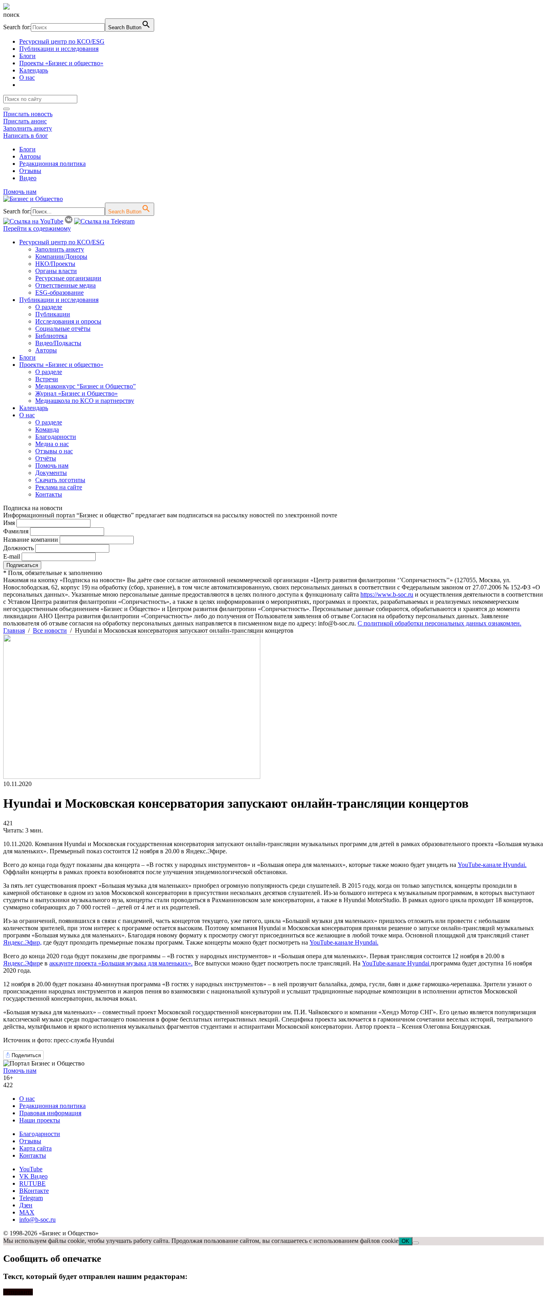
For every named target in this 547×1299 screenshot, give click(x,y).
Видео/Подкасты (58, 343)
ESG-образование (59, 292)
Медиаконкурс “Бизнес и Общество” (85, 386)
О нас (27, 77)
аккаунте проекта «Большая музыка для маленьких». (121, 963)
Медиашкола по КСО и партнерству (84, 400)
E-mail (11, 556)
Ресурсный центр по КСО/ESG (62, 41)
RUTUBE (32, 1183)
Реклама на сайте (58, 487)
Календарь (33, 70)
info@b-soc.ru (37, 1219)
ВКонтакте (34, 1190)
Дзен (25, 1205)
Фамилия (15, 531)
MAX (26, 1212)
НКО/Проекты (55, 263)
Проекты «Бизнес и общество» (61, 63)
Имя (9, 522)
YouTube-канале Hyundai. (492, 864)
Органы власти (56, 270)
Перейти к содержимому (37, 228)
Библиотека (51, 335)
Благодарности (55, 436)
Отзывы (30, 170)
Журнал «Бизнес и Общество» (76, 393)
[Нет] (415, 1243)
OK (405, 1241)
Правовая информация (50, 1113)
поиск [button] (11, 14)
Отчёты (45, 458)
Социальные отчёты (62, 328)
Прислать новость (27, 114)
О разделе (48, 307)
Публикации (52, 314)
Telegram (31, 1197)
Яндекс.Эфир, (22, 942)
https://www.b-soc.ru (386, 594)
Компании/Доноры (61, 256)
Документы (51, 472)
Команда (47, 429)
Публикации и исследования (59, 48)
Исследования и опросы (68, 321)
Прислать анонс (25, 121)
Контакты (48, 494)
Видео (27, 178)
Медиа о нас (52, 443)
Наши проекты (39, 1120)
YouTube (30, 1169)
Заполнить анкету (27, 128)
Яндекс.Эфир (21, 963)
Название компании (30, 539)
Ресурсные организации (68, 278)
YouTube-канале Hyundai (396, 963)
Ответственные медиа (65, 285)
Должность (18, 548)
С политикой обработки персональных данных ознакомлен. (439, 623)
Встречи (46, 379)
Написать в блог (25, 135)
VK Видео (33, 1176)
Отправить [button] (18, 1292)
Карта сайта (35, 1148)
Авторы (30, 156)
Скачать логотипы (60, 480)
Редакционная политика (52, 163)
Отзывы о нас (54, 451)
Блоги (27, 55)
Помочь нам (19, 191)
